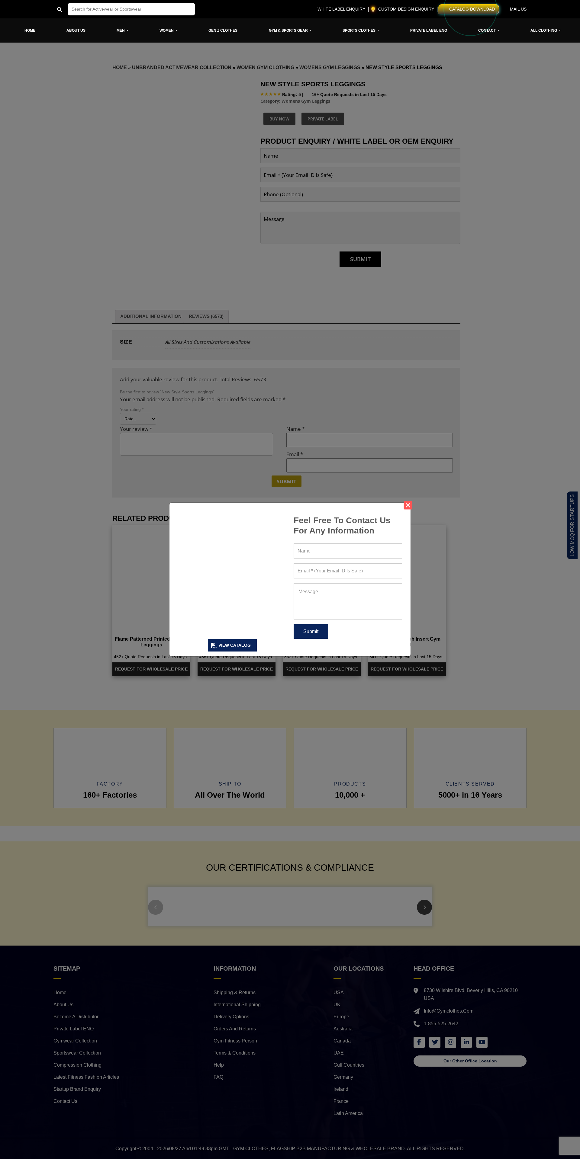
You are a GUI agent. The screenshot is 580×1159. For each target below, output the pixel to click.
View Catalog (234, 645)
